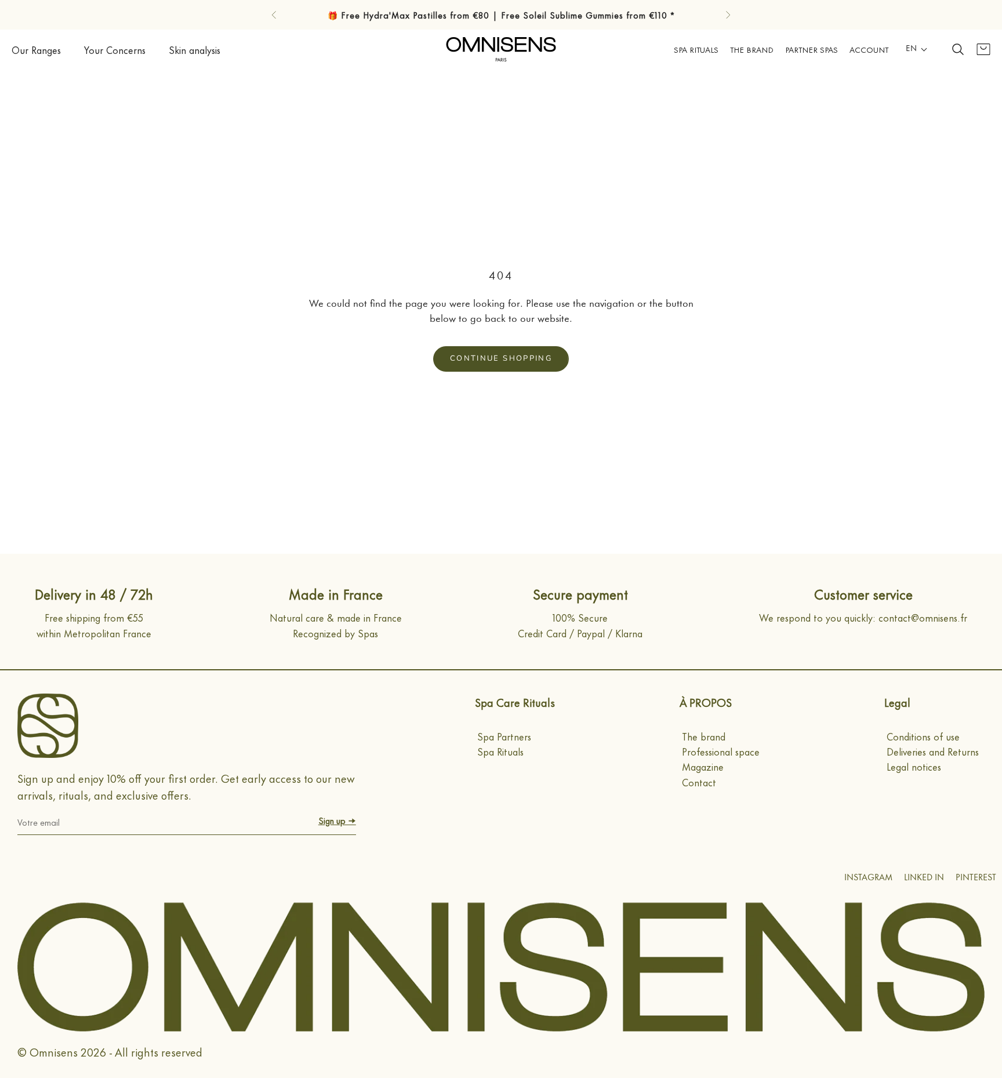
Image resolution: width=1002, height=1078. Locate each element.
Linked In (924, 878)
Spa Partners (504, 735)
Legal (897, 702)
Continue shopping (501, 358)
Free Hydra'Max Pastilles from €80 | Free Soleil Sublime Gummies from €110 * (508, 14)
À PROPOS (706, 702)
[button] (917, 49)
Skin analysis (194, 49)
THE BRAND (752, 49)
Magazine (703, 766)
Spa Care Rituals (515, 702)
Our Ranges (36, 49)
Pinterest (976, 878)
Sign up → (337, 820)
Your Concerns (115, 49)
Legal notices (914, 766)
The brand (703, 735)
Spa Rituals (696, 49)
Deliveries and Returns (933, 750)
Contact (699, 781)
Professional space (721, 750)
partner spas (811, 49)
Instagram (868, 878)
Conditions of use (923, 735)
